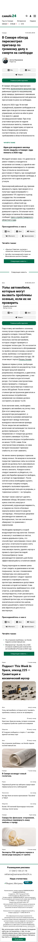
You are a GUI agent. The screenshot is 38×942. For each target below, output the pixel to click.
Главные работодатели (19, 80)
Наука (4, 662)
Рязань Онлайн (25, 359)
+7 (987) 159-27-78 (18, 871)
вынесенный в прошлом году (23, 89)
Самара (4, 33)
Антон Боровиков (16, 60)
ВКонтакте (11, 236)
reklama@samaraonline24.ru (18, 874)
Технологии (5, 793)
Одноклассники (29, 236)
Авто (3, 283)
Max (11, 70)
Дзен (29, 70)
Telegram (20, 74)
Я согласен (19, 939)
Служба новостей (10, 306)
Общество (5, 729)
